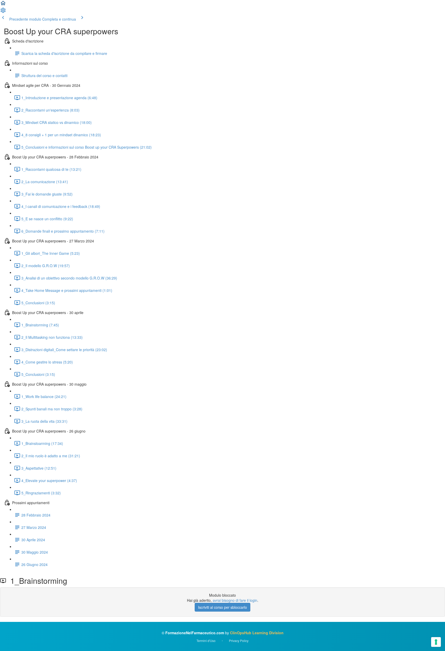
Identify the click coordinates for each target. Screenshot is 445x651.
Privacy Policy (239, 640)
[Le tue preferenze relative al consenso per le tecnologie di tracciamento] (436, 642)
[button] (3, 4)
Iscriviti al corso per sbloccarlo (222, 607)
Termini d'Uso (206, 640)
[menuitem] (3, 11)
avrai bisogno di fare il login (235, 600)
